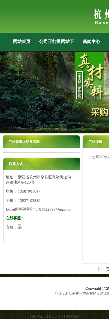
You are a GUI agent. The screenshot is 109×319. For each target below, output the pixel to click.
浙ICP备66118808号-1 (47, 316)
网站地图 (72, 316)
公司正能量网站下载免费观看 (56, 41)
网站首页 (22, 41)
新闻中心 (91, 41)
